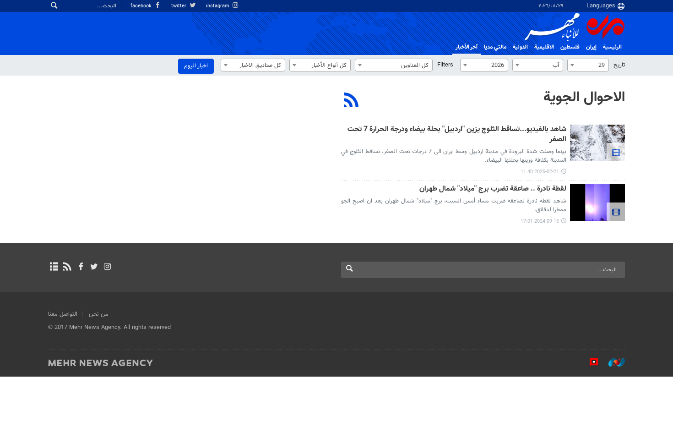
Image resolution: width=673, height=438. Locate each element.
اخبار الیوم (196, 66)
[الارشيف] (54, 267)
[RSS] (351, 101)
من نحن (99, 314)
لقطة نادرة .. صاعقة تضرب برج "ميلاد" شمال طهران (492, 189)
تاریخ (619, 65)
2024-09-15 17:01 (540, 221)
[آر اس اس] (67, 267)
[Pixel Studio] (589, 362)
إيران (591, 47)
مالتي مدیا (495, 47)
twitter (179, 6)
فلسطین (570, 47)
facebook (141, 6)
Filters (445, 65)
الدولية (520, 47)
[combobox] (588, 65)
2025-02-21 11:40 (540, 172)
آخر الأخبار (467, 47)
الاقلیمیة (544, 47)
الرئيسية (612, 47)
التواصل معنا (62, 314)
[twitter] (94, 267)
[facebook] (80, 267)
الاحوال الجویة (584, 97)
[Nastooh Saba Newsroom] (612, 362)
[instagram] (107, 267)
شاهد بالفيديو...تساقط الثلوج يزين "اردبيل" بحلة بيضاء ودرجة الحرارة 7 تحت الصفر (456, 135)
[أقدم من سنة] (597, 143)
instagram (218, 6)
